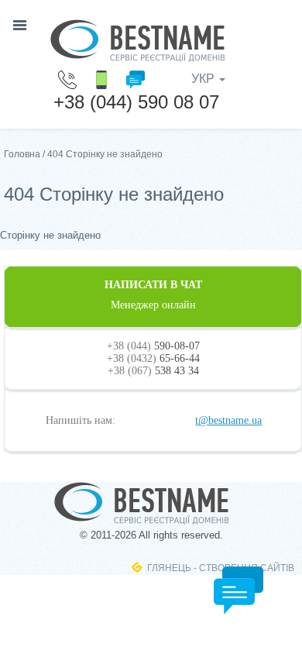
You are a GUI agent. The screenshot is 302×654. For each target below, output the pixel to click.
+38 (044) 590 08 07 (136, 101)
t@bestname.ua (228, 420)
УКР (204, 78)
